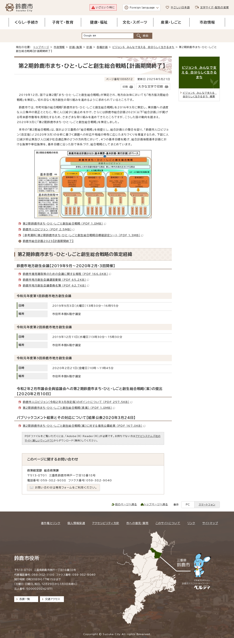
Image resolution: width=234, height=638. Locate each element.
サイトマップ (210, 523)
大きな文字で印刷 (150, 86)
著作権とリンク (50, 523)
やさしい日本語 (180, 7)
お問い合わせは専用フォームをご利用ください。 (66, 487)
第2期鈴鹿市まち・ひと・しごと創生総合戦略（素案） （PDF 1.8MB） (67, 407)
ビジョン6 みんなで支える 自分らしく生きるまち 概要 (200, 95)
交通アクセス (52, 599)
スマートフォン (207, 504)
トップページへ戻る (156, 504)
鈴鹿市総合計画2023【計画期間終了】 (48, 241)
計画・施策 (75, 47)
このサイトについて (168, 523)
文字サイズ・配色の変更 (214, 7)
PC (188, 504)
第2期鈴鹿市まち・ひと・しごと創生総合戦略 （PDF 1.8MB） (63, 223)
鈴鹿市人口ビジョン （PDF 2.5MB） (47, 229)
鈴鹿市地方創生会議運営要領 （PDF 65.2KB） (54, 279)
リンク (191, 523)
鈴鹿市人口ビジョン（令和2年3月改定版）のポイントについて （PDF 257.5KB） (76, 402)
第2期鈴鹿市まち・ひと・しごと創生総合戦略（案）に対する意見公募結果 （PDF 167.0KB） (83, 425)
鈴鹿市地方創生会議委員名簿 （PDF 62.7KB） (54, 285)
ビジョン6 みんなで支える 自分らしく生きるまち (143, 47)
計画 (89, 47)
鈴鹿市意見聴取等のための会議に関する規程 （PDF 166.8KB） (65, 274)
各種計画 (102, 47)
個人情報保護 (76, 523)
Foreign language (142, 7)
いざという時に (105, 7)
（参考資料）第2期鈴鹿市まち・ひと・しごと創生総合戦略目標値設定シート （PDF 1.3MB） (81, 235)
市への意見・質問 (137, 523)
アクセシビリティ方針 (105, 523)
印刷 (125, 86)
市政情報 (59, 47)
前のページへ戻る (126, 504)
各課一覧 (24, 599)
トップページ (41, 47)
